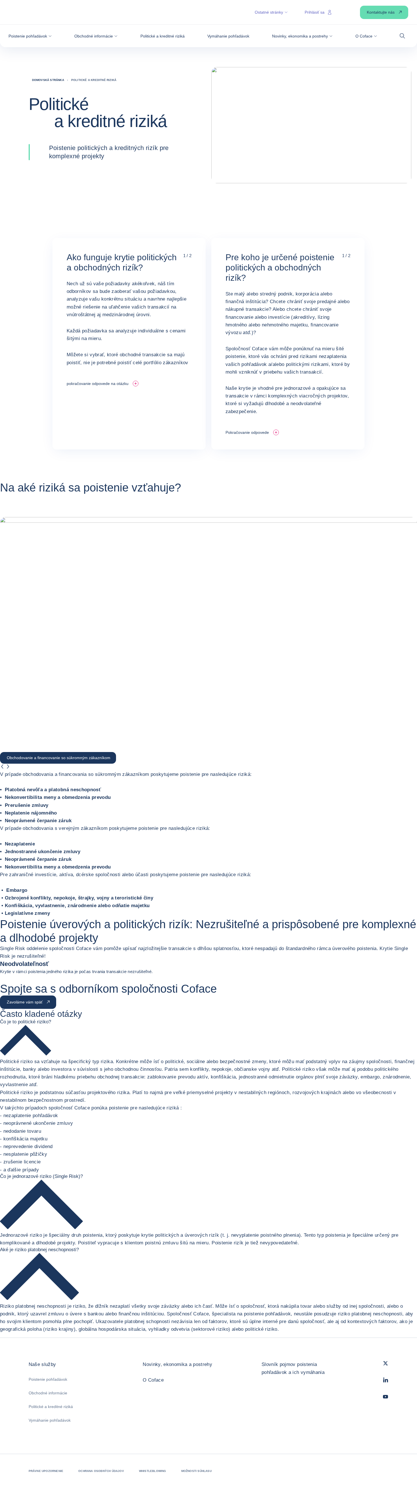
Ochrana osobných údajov (101, 1471)
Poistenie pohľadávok (48, 1379)
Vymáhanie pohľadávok (50, 1420)
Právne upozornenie (46, 1471)
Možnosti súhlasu (196, 1471)
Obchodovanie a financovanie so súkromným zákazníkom (58, 757)
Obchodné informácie (48, 1393)
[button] (30, 36)
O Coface (153, 1380)
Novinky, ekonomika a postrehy (177, 1364)
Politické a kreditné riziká (51, 1406)
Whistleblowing (152, 1471)
